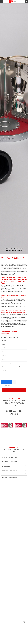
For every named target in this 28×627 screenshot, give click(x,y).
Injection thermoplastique (9, 477)
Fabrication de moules (8, 474)
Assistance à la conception (9, 457)
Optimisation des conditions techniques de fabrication (13, 466)
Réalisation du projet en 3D (9, 461)
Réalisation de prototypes (9, 470)
